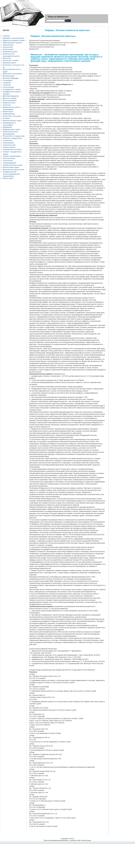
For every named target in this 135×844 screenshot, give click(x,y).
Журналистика (9, 103)
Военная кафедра (10, 78)
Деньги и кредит (10, 98)
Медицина (7, 127)
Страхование (8, 143)
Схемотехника (9, 147)
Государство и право (12, 89)
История (6, 118)
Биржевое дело (9, 63)
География (7, 80)
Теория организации (12, 156)
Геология (7, 85)
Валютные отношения (12, 74)
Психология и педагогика (14, 136)
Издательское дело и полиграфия (12, 108)
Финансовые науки (11, 167)
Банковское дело (10, 51)
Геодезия (7, 83)
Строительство (9, 145)
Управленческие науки (12, 165)
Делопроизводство (11, 96)
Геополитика (8, 87)
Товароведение (9, 163)
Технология (8, 160)
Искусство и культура (12, 116)
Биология (7, 58)
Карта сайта (8, 178)
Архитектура (8, 45)
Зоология (7, 105)
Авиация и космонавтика (13, 38)
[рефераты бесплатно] (22, 26)
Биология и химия (10, 60)
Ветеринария (8, 76)
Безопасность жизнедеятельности (11, 55)
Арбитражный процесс (12, 42)
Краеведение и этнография (9, 124)
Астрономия (8, 49)
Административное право (14, 40)
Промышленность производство (10, 133)
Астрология (8, 47)
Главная (6, 36)
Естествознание (9, 100)
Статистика (7, 140)
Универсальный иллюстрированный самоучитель (11, 174)
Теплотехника (9, 158)
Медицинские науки (11, 129)
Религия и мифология (12, 138)
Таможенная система (12, 149)
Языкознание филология (13, 169)
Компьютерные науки (12, 120)
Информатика (9, 114)
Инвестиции (8, 111)
